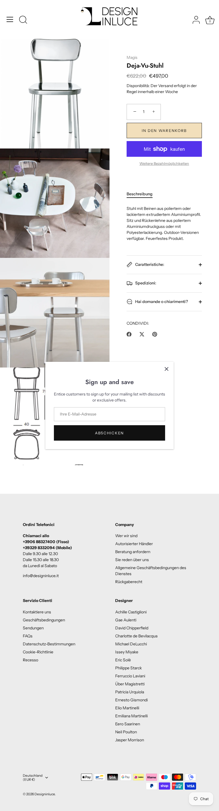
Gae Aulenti (125, 620)
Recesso (30, 660)
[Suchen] (23, 20)
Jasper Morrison (129, 739)
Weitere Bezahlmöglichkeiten (164, 163)
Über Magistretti (130, 683)
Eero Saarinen (127, 723)
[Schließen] (166, 369)
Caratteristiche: (149, 264)
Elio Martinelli (127, 707)
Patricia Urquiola (129, 691)
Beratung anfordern (132, 551)
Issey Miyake (126, 652)
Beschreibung (140, 193)
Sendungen (33, 628)
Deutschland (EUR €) (32, 778)
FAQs (28, 636)
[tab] (142, 194)
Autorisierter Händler (134, 543)
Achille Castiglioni (131, 612)
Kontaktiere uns (37, 612)
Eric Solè (123, 660)
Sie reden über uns (132, 559)
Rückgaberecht (128, 581)
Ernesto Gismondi (131, 699)
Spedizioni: (145, 282)
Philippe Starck (128, 668)
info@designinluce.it (41, 575)
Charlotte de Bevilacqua (136, 636)
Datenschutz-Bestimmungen (49, 644)
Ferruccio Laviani (130, 675)
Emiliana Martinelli (131, 715)
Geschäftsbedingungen (44, 620)
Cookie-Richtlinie (38, 652)
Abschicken (109, 433)
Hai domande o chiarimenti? (161, 301)
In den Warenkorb (164, 130)
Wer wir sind (126, 535)
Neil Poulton (126, 731)
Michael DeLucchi (131, 644)
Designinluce (45, 794)
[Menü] (10, 19)
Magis (132, 57)
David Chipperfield (131, 628)
